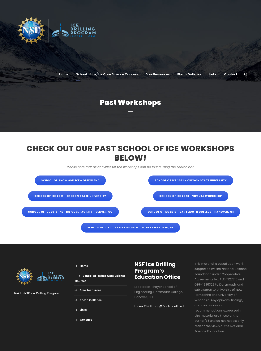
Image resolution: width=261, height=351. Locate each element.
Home (63, 74)
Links (212, 74)
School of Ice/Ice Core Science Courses (107, 74)
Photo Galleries (189, 74)
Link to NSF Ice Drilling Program (37, 293)
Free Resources (158, 74)
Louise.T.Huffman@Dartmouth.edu (159, 306)
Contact (230, 74)
